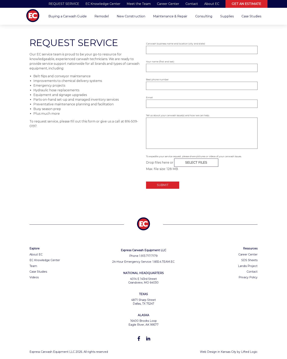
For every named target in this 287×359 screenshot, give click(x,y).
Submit (162, 185)
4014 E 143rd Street (143, 279)
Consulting (203, 16)
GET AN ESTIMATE (246, 4)
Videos (34, 277)
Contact (191, 4)
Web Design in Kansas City (218, 352)
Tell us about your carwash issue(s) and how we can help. (178, 115)
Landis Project (248, 266)
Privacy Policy (248, 277)
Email (149, 97)
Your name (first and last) (160, 61)
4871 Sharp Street (143, 300)
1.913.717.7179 (148, 256)
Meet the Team (139, 4)
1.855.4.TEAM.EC (163, 261)
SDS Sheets (249, 260)
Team (33, 266)
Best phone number (157, 79)
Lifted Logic (249, 352)
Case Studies (251, 16)
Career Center (168, 4)
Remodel (101, 16)
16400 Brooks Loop (143, 321)
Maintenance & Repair (170, 16)
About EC (211, 4)
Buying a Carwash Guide (67, 16)
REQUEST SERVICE (64, 4)
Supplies (227, 16)
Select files (196, 162)
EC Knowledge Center (103, 4)
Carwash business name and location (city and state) (175, 43)
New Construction (131, 16)
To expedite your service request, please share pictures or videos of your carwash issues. (194, 156)
